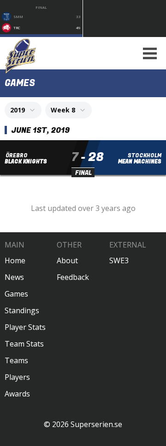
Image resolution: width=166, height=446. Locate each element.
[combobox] (23, 110)
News (14, 277)
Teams (16, 360)
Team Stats (24, 344)
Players (17, 377)
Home (15, 260)
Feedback (73, 277)
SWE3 (119, 260)
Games (16, 294)
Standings (22, 310)
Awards (17, 394)
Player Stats (25, 327)
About (67, 260)
